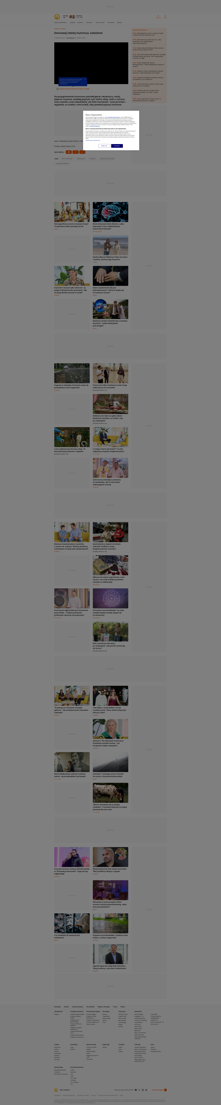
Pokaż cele (104, 145)
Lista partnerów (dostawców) (93, 140)
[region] (111, 130)
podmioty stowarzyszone (114, 117)
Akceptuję (117, 145)
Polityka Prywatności (95, 126)
